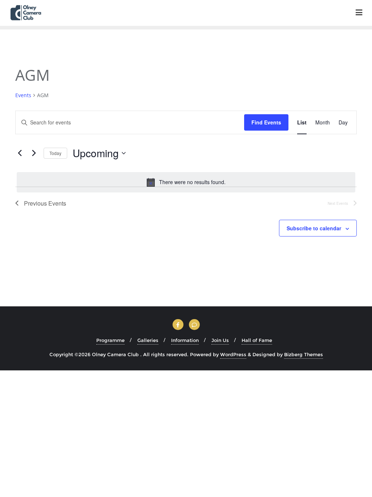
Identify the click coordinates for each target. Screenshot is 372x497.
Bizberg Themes (303, 354)
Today (55, 153)
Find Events (266, 122)
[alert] (186, 182)
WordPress (233, 354)
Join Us (220, 340)
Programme (110, 340)
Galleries (147, 340)
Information (185, 340)
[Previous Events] (19, 153)
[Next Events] (33, 153)
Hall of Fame (257, 340)
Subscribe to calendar (314, 228)
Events (23, 95)
